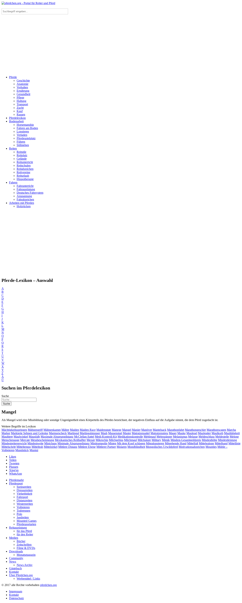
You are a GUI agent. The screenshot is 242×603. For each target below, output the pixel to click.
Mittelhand (221, 443)
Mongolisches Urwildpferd (162, 446)
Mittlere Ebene (87, 446)
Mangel (126, 429)
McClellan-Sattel (84, 436)
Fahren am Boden (27, 128)
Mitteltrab (37, 446)
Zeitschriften (24, 544)
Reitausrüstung (18, 527)
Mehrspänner (164, 436)
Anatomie (22, 84)
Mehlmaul (150, 436)
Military (156, 440)
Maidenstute (103, 429)
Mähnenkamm (52, 429)
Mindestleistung (227, 440)
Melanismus (180, 436)
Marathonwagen (216, 429)
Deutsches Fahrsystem (30, 192)
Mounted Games (26, 520)
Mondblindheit (136, 446)
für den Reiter (25, 534)
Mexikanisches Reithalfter (70, 440)
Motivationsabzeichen (192, 446)
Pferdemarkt (16, 480)
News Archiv (25, 565)
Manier (136, 429)
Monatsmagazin (26, 554)
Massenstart (115, 433)
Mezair (91, 440)
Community (16, 558)
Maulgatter (204, 433)
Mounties (211, 446)
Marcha (231, 429)
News (12, 561)
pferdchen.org (48, 585)
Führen (21, 141)
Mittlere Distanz (67, 446)
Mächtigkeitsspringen (14, 429)
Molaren (122, 446)
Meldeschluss (207, 436)
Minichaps (50, 443)
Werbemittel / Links (28, 578)
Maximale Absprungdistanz (57, 436)
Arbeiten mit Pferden (21, 202)
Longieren (23, 131)
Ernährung (23, 90)
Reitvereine (23, 172)
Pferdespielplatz (26, 138)
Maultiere (7, 436)
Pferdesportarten (26, 524)
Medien (13, 537)
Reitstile (21, 151)
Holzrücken (24, 206)
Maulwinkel (21, 436)
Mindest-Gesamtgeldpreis (186, 440)
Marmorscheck (58, 433)
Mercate (25, 440)
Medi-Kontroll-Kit (106, 436)
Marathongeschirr (195, 429)
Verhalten (22, 87)
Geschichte (23, 80)
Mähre (65, 429)
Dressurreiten (25, 490)
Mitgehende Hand (175, 443)
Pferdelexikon (17, 118)
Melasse (193, 436)
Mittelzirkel (50, 446)
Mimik (166, 440)
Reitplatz (22, 155)
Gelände (22, 158)
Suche (5, 396)
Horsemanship (25, 124)
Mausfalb (34, 436)
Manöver (146, 429)
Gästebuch (15, 568)
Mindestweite (35, 443)
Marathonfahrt (175, 429)
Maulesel (191, 433)
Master (127, 433)
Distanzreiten (24, 500)
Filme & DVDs (26, 548)
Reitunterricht (25, 162)
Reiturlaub (23, 175)
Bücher (21, 541)
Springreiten (24, 486)
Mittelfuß (192, 443)
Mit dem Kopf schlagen (131, 443)
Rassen (21, 114)
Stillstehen (23, 145)
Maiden (74, 429)
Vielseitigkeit (24, 493)
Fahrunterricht (25, 185)
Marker (6, 433)
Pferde (13, 77)
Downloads (16, 551)
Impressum (15, 591)
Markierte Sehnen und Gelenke (29, 433)
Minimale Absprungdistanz (73, 443)
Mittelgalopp (206, 443)
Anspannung (24, 196)
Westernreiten (25, 503)
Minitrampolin (98, 443)
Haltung (21, 101)
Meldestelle (222, 436)
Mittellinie (234, 443)
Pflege (20, 97)
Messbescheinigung (42, 440)
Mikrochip (102, 440)
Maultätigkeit (232, 433)
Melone (234, 436)
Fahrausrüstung (26, 189)
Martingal (73, 433)
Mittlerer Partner (106, 446)
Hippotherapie (25, 179)
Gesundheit (23, 94)
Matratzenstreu (159, 433)
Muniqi (33, 450)
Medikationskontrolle (130, 436)
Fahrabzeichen (25, 199)
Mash (104, 433)
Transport (22, 104)
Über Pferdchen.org (21, 575)
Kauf (20, 111)
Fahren (13, 182)
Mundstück (22, 450)
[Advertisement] (121, 46)
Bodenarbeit (16, 121)
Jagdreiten (23, 517)
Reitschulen (24, 165)
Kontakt (14, 571)
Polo (19, 514)
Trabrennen (23, 510)
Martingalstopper (90, 433)
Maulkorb (217, 433)
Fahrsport (22, 497)
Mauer (173, 433)
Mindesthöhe (209, 440)
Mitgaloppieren (155, 443)
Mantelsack (159, 429)
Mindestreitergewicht (14, 443)
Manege (116, 429)
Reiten (13, 148)
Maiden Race (88, 429)
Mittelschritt (9, 446)
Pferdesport (16, 483)
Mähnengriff (35, 429)
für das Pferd (24, 531)
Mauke (181, 433)
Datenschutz (16, 598)
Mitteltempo (23, 446)
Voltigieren (23, 507)
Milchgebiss (116, 440)
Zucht (20, 107)
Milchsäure (144, 440)
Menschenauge (10, 440)
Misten (112, 443)
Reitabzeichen (25, 168)
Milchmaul (130, 440)
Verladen (22, 134)
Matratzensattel (141, 433)
